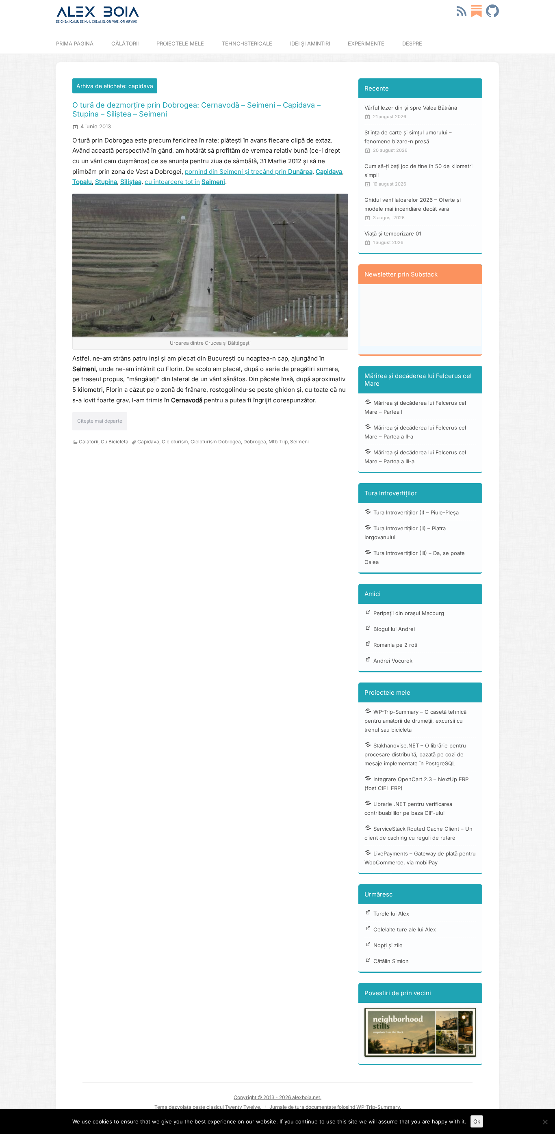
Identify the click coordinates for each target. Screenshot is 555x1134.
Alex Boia (97, 12)
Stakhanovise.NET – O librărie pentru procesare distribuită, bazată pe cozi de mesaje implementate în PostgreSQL (415, 754)
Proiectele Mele (180, 43)
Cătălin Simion (391, 961)
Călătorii (125, 43)
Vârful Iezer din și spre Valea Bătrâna (410, 107)
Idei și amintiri (310, 43)
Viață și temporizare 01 (392, 233)
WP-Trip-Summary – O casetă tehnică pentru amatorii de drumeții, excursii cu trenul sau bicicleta (415, 720)
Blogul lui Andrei (394, 629)
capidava (148, 441)
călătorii (88, 441)
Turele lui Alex (391, 913)
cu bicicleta (114, 441)
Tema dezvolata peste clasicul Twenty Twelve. (207, 1107)
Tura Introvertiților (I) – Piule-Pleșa (416, 512)
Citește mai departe (99, 421)
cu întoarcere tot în (172, 182)
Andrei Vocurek (392, 660)
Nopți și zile (388, 945)
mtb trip (278, 441)
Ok (476, 1121)
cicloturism (175, 441)
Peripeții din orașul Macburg (408, 613)
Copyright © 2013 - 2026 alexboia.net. (277, 1097)
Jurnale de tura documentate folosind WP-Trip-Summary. (335, 1107)
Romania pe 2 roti (395, 645)
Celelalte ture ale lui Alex (404, 929)
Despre (412, 43)
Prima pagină (74, 43)
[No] (545, 1122)
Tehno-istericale (247, 43)
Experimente (366, 43)
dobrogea (254, 441)
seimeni (299, 441)
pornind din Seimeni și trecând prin (248, 171)
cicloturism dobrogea (216, 441)
